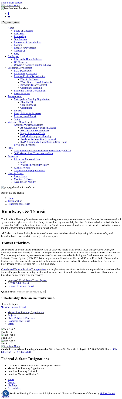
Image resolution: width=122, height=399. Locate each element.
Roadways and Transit (25, 116)
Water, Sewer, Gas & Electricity (36, 82)
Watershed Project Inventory (34, 164)
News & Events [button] (16, 173)
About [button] (11, 27)
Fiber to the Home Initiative (28, 59)
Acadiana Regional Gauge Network (38, 139)
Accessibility (14, 388)
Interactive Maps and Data (27, 159)
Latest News (20, 176)
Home (11, 379)
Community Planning (31, 87)
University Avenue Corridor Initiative (32, 65)
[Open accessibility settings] (6, 393)
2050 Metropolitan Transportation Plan (33, 153)
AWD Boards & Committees (34, 130)
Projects (18, 110)
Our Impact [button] (13, 56)
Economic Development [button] (20, 67)
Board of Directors (23, 30)
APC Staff (19, 33)
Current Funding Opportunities (29, 170)
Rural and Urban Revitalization (29, 76)
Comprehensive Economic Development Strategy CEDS (42, 150)
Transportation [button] (15, 96)
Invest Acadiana (22, 93)
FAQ (16, 53)
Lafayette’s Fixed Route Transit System (27, 280)
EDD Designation (23, 70)
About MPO (26, 102)
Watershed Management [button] (20, 122)
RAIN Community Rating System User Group (43, 142)
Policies (18, 45)
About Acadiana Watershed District (38, 127)
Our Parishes (20, 39)
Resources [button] (13, 156)
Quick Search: (8, 291)
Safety (17, 119)
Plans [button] (10, 147)
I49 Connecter (21, 62)
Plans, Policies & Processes (27, 113)
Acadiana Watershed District (28, 124)
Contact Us (19, 50)
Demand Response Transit (21, 286)
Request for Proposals (25, 47)
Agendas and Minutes (25, 182)
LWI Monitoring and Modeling (35, 136)
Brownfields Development (33, 85)
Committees (26, 107)
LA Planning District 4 (25, 73)
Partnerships (20, 36)
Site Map (12, 385)
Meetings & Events (23, 179)
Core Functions (28, 105)
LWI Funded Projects (24, 144)
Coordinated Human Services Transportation (23, 269)
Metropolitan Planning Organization (32, 99)
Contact (11, 382)
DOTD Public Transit (18, 283)
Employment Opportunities (27, 42)
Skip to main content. (12, 2)
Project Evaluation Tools (32, 133)
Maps (23, 162)
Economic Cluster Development (30, 90)
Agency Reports (22, 167)
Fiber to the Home (29, 79)
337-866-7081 (24, 352)
